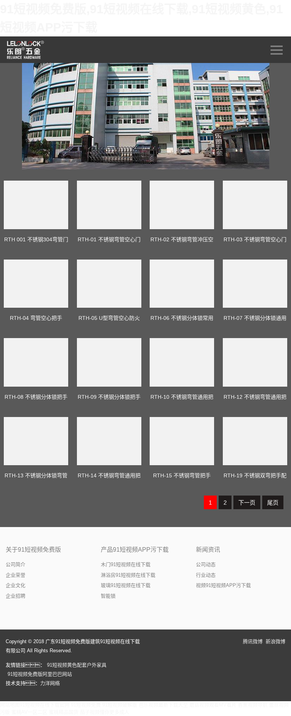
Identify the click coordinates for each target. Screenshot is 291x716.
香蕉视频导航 (253, 705)
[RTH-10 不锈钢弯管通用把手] (182, 362)
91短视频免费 (86, 705)
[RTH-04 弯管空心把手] (36, 284)
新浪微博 (275, 641)
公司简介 (15, 564)
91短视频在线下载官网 (44, 705)
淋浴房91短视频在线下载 (128, 575)
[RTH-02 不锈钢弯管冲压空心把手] (182, 205)
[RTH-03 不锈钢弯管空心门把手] (255, 205)
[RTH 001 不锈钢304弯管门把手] (36, 205)
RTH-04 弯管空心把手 (36, 318)
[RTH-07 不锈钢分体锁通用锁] (255, 284)
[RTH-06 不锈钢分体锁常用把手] (182, 284)
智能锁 (108, 596)
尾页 (272, 502)
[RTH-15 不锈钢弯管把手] (182, 441)
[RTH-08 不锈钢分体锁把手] (36, 362)
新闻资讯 (208, 549)
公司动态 (206, 564)
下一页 (246, 502)
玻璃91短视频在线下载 (125, 585)
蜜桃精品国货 (63, 712)
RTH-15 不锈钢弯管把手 (182, 475)
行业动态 (206, 575)
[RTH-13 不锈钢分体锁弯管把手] (36, 441)
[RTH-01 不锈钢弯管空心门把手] (109, 205)
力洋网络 (50, 683)
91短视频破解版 (119, 705)
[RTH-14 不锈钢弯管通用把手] (109, 441)
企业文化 (15, 585)
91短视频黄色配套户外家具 (76, 665)
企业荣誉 (15, 575)
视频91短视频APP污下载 (223, 585)
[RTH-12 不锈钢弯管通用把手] (255, 362)
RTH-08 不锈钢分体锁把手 (36, 397)
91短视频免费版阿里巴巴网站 (40, 674)
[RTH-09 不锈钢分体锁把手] (109, 362)
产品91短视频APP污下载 (135, 549)
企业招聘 (15, 596)
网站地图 (10, 705)
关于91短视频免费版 (33, 549)
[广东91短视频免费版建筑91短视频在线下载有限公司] (26, 49)
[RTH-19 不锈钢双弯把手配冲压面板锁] (255, 441)
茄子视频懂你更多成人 (104, 712)
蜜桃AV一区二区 (29, 712)
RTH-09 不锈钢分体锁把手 (109, 397)
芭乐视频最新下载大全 (163, 705)
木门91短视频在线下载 (125, 564)
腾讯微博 (253, 641)
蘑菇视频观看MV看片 (212, 705)
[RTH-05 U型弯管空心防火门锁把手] (109, 284)
